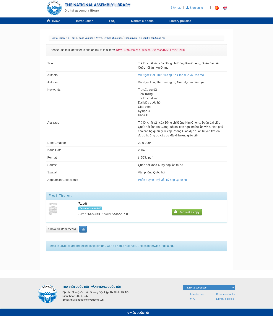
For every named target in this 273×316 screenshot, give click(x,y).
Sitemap (175, 7)
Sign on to (196, 7)
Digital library (58, 38)
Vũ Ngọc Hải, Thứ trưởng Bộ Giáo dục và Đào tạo (171, 75)
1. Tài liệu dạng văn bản (80, 38)
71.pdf (82, 203)
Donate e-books (142, 20)
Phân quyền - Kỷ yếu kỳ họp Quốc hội (144, 38)
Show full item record (62, 229)
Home (55, 21)
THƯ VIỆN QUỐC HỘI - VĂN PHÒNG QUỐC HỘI (91, 286)
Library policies (180, 20)
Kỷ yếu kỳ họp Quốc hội (109, 38)
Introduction (84, 20)
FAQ (112, 20)
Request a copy (188, 212)
